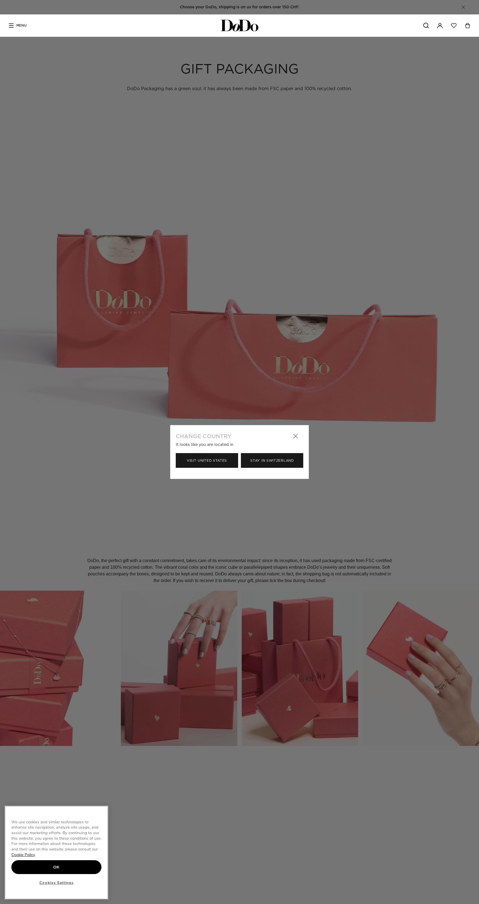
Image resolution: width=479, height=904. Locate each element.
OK (56, 867)
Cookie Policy (23, 854)
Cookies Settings (56, 882)
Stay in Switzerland (272, 460)
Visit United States (207, 460)
